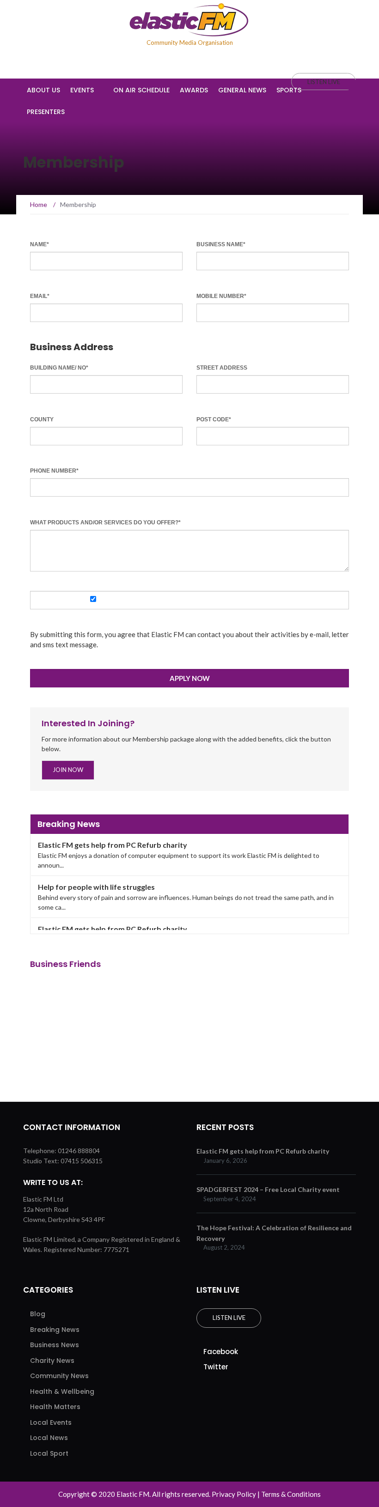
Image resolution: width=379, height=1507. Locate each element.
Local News (49, 1437)
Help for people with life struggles (96, 886)
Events (82, 90)
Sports (288, 90)
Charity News (52, 1360)
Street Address (221, 368)
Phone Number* (54, 471)
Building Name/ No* (59, 368)
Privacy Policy (234, 1494)
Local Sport (49, 1453)
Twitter (215, 1367)
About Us (43, 90)
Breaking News (54, 1329)
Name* (39, 244)
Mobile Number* (221, 296)
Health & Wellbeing (62, 1391)
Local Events (51, 1422)
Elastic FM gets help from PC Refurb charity (112, 844)
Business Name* (220, 244)
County (42, 419)
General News (242, 90)
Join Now (68, 769)
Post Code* (213, 419)
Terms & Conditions (291, 1494)
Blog (37, 1314)
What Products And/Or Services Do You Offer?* (105, 522)
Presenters (46, 111)
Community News (59, 1375)
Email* (39, 296)
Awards (194, 90)
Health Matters (55, 1406)
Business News (54, 1344)
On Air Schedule (141, 90)
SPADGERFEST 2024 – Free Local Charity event (268, 1189)
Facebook (220, 1351)
